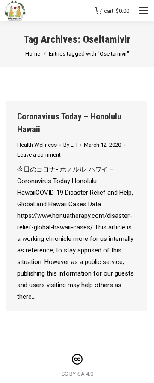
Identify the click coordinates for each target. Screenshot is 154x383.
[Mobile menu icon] (144, 11)
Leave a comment (39, 154)
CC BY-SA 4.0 (77, 374)
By (70, 145)
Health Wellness (37, 145)
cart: (116, 11)
